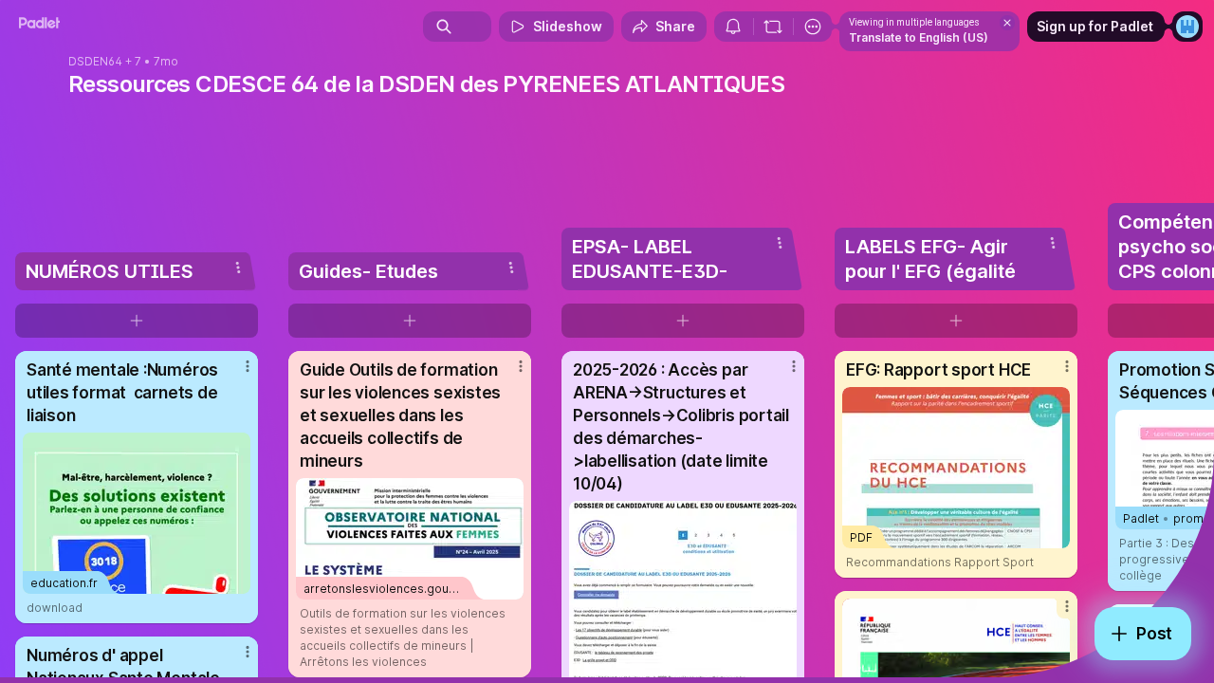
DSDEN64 (95, 61)
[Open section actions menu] (238, 267)
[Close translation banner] (1007, 22)
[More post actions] (247, 366)
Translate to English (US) (918, 37)
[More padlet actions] (813, 26)
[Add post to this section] (136, 321)
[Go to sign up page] (1187, 26)
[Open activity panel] (733, 26)
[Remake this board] (773, 26)
